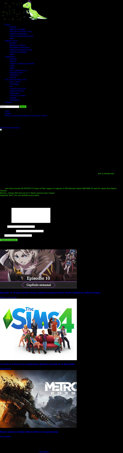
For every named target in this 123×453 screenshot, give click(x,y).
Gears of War (39, 188)
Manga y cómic (11, 40)
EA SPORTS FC (27, 188)
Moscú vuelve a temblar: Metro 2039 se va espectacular (29, 432)
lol (64, 188)
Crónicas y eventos (18, 95)
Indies (12, 68)
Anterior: (27, 193)
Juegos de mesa (17, 91)
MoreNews (44, 452)
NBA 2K (89, 188)
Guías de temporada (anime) (21, 36)
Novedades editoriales (19, 47)
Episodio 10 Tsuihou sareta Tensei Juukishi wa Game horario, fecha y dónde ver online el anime (50, 292)
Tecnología (14, 84)
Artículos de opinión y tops (21, 31)
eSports (13, 77)
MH (66, 188)
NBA (84, 188)
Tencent (3, 191)
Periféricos (14, 75)
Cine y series (15, 82)
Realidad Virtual (16, 73)
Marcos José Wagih (8, 297)
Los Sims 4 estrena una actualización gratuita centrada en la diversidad (37, 364)
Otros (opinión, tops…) (19, 70)
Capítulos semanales (18, 34)
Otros (12, 38)
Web (2, 235)
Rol (11, 86)
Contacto (8, 102)
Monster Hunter (75, 188)
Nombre (3, 226)
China (11, 188)
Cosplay (13, 98)
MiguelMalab (5, 369)
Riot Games (112, 188)
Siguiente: (19, 195)
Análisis (13, 61)
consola (17, 188)
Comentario (5, 222)
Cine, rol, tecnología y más (16, 79)
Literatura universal (18, 89)
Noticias (13, 27)
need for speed (99, 188)
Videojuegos (10, 56)
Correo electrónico (7, 231)
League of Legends (54, 188)
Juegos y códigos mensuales (22, 63)
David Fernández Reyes (10, 128)
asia (6, 188)
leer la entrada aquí (106, 173)
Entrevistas (14, 93)
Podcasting (14, 100)
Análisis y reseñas (17, 29)
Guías (12, 66)
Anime (7, 24)
